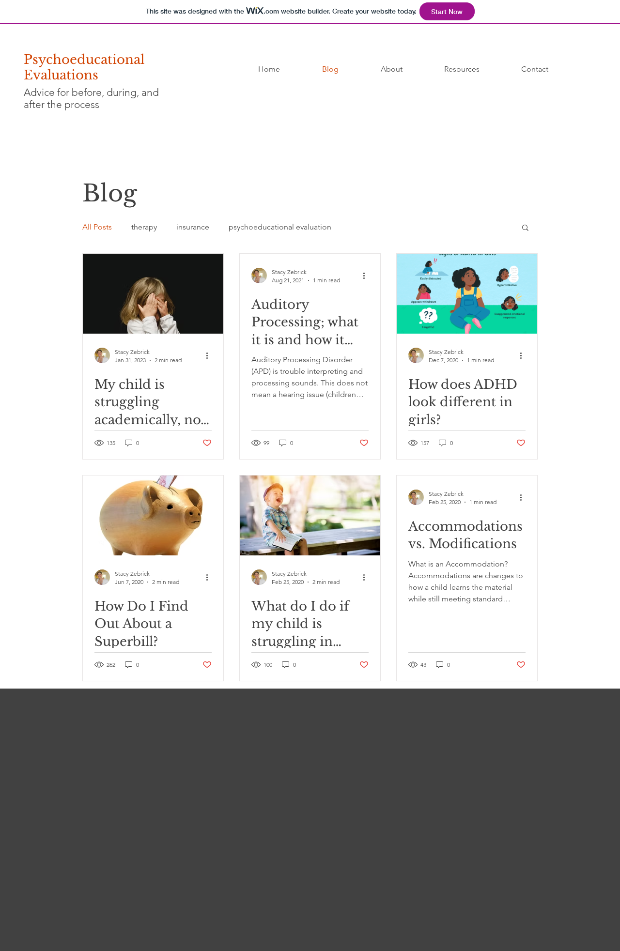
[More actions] (210, 355)
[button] (525, 228)
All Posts (97, 226)
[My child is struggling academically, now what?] (153, 294)
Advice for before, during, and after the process (91, 98)
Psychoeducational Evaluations (84, 67)
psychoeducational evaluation (280, 226)
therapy (144, 226)
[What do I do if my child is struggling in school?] (310, 515)
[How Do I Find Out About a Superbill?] (153, 515)
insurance (192, 226)
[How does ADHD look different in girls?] (467, 294)
